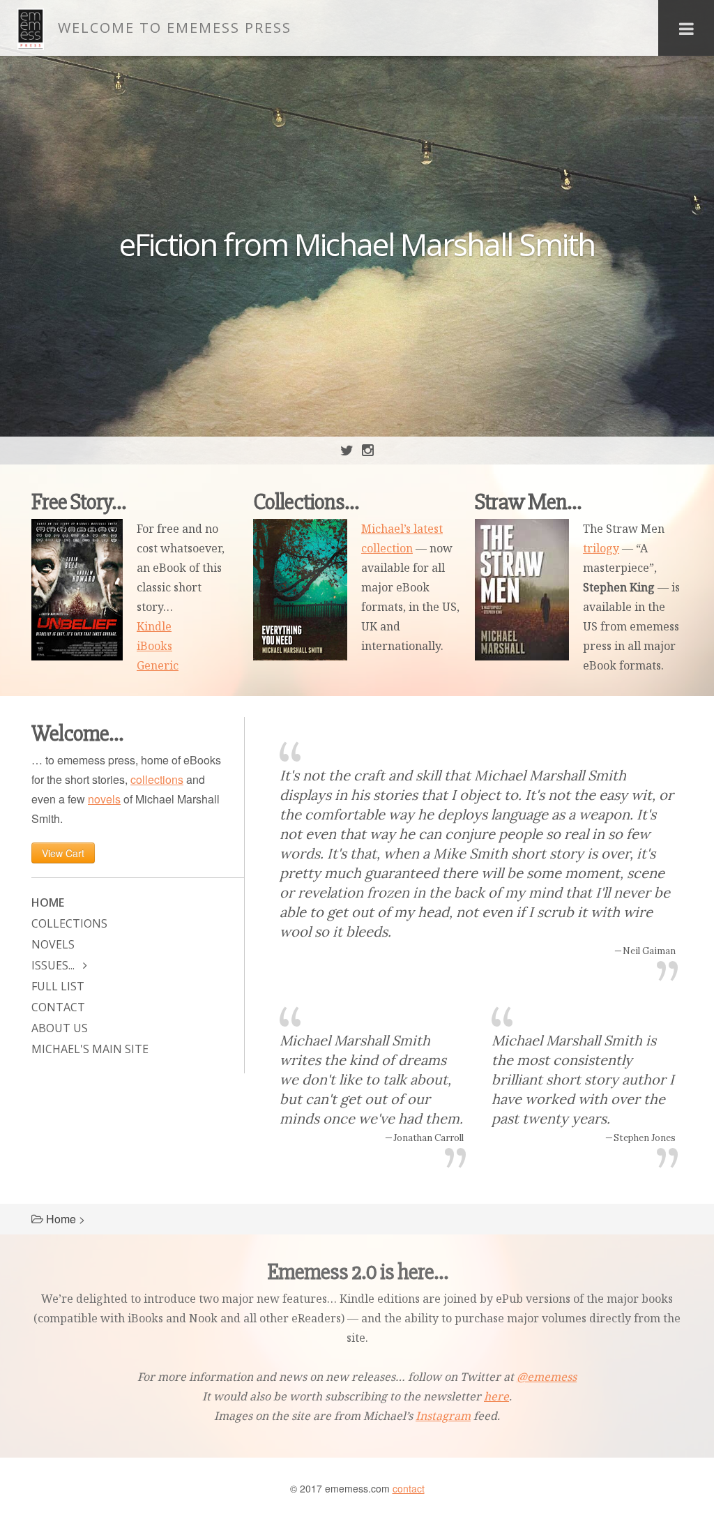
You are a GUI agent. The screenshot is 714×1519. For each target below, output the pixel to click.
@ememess (547, 1376)
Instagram (443, 1415)
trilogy (601, 548)
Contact (58, 1007)
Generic (157, 665)
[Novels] (522, 589)
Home (47, 902)
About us (59, 1028)
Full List (57, 986)
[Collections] (300, 589)
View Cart (63, 853)
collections (156, 779)
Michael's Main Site (90, 1049)
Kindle (154, 626)
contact (409, 1488)
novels (104, 799)
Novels (53, 944)
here (496, 1396)
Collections (69, 923)
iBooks (154, 645)
